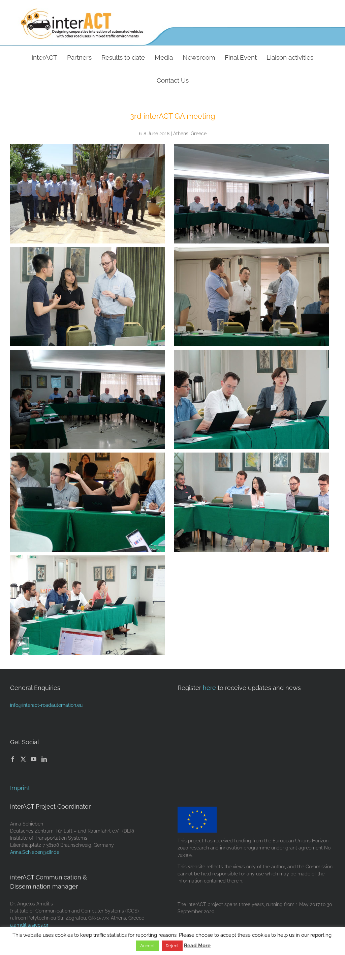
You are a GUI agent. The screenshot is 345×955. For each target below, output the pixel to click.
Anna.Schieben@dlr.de (34, 852)
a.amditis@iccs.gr (29, 925)
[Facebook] (12, 759)
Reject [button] (172, 945)
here (209, 687)
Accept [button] (147, 945)
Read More (197, 946)
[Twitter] (23, 759)
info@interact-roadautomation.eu (46, 705)
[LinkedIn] (44, 759)
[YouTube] (33, 759)
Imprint (20, 787)
